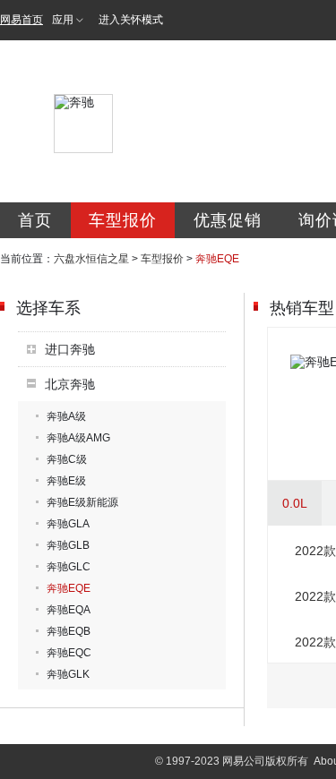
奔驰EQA (68, 610)
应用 (62, 19)
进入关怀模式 (131, 19)
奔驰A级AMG (78, 438)
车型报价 (123, 220)
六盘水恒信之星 (91, 259)
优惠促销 (228, 220)
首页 (35, 220)
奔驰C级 (67, 459)
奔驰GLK (68, 674)
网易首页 (21, 19)
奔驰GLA (68, 524)
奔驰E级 (66, 481)
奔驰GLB (68, 545)
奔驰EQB (68, 631)
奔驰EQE (68, 588)
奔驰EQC (69, 652)
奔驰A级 (66, 416)
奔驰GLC (68, 567)
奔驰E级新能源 (82, 502)
